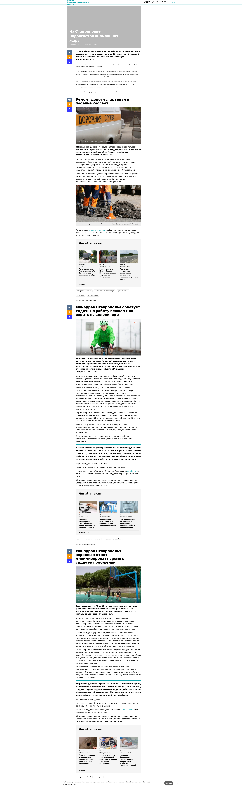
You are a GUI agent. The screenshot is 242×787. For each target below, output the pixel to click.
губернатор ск (93, 295)
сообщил (131, 471)
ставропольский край (84, 291)
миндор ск (80, 295)
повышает (128, 710)
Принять (169, 783)
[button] (108, 125)
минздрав (99, 777)
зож (78, 539)
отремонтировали (97, 230)
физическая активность (92, 539)
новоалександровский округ (105, 291)
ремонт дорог (122, 291)
